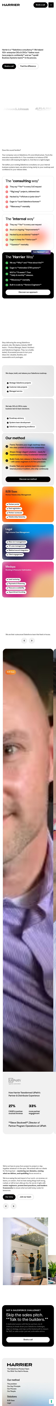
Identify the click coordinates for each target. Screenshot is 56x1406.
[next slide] (32, 641)
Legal (9, 1403)
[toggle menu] (51, 5)
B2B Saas (11, 1401)
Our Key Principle (13, 1387)
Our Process (11, 1389)
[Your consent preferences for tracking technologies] (51, 1401)
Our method (13, 1380)
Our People (11, 1391)
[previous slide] (24, 641)
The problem (12, 1384)
